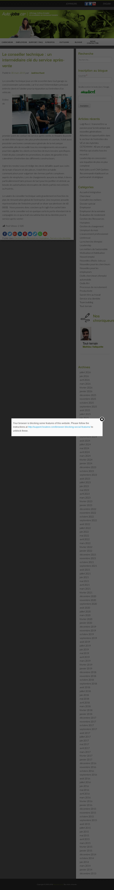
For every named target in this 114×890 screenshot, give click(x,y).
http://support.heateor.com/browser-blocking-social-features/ (59, 427)
